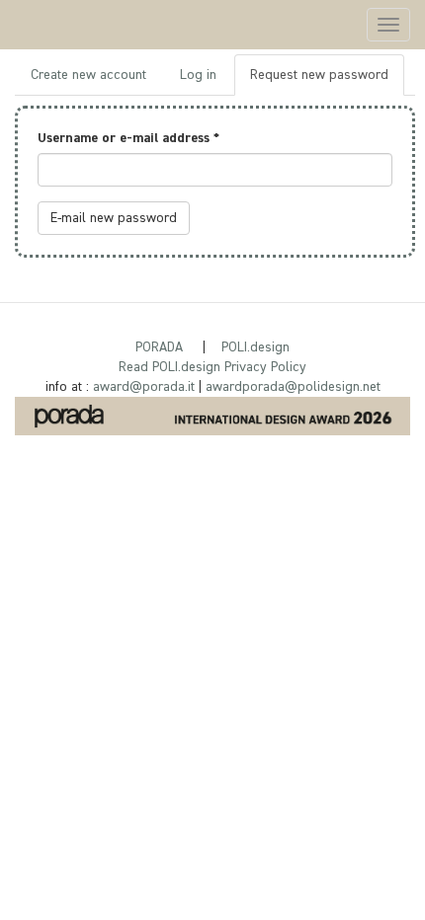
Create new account (88, 75)
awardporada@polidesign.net (293, 387)
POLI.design (255, 347)
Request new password (327, 82)
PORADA (159, 347)
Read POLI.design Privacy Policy (212, 367)
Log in (198, 75)
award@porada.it (144, 387)
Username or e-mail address (128, 138)
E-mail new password (113, 218)
